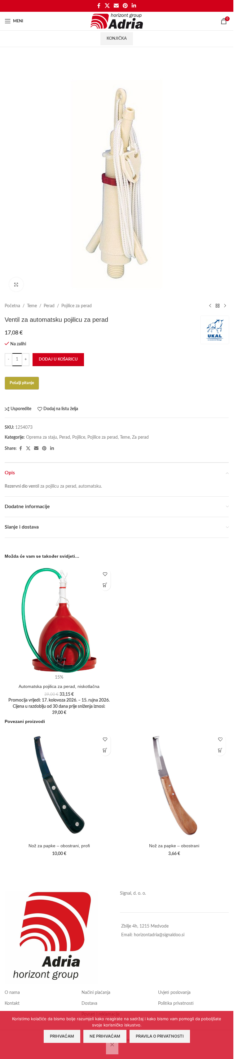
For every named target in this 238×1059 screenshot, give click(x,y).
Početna (12, 306)
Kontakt (12, 1003)
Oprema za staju (41, 437)
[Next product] (225, 306)
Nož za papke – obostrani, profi (59, 845)
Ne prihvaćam (105, 1036)
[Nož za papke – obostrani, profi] (59, 785)
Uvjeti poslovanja (174, 992)
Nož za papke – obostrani (174, 845)
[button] (105, 585)
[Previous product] (210, 306)
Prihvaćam (62, 1036)
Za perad (140, 437)
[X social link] (107, 6)
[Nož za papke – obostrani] (174, 785)
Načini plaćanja (96, 992)
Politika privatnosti (176, 1003)
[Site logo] (116, 21)
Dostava (89, 1003)
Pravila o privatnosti (160, 1036)
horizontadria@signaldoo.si (159, 935)
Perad (49, 306)
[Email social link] (116, 6)
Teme (32, 306)
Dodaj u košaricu (58, 359)
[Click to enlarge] (16, 284)
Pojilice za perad (76, 306)
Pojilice (78, 437)
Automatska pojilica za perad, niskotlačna (59, 686)
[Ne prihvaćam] (112, 1047)
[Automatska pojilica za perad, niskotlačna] (59, 620)
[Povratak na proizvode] (217, 306)
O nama (12, 992)
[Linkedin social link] (134, 6)
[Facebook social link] (99, 6)
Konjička (117, 39)
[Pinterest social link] (125, 6)
